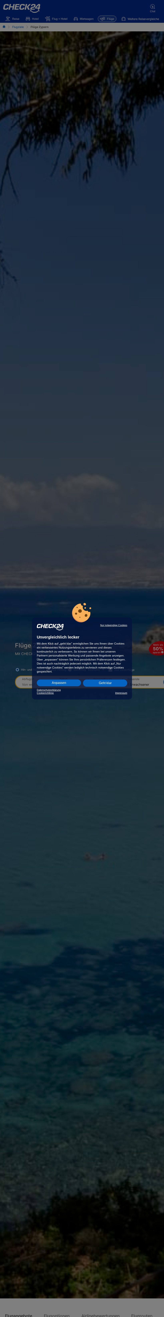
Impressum (121, 693)
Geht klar (105, 683)
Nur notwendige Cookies (113, 625)
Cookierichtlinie (45, 693)
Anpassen (59, 682)
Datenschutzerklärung (49, 690)
